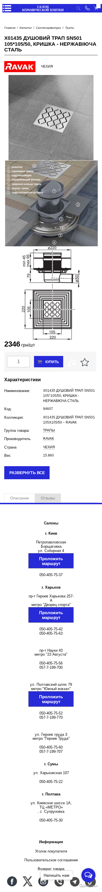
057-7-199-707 (51, 751)
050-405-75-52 (51, 713)
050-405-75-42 (51, 629)
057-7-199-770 (51, 717)
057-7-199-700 (51, 667)
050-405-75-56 (51, 663)
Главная (9, 27)
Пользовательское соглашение (51, 860)
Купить (52, 362)
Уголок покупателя (51, 851)
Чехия (49, 447)
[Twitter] (28, 881)
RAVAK (48, 439)
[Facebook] (12, 881)
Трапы (69, 27)
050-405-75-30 (51, 820)
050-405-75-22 (51, 782)
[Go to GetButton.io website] (88, 886)
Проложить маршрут (51, 561)
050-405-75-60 (51, 747)
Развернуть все (27, 472)
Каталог (26, 27)
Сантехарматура (48, 27)
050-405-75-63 (51, 633)
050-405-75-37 (51, 575)
